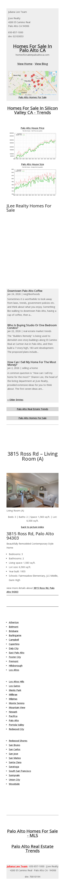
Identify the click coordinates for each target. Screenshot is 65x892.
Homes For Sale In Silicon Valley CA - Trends (32, 110)
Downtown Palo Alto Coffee (24, 291)
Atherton (14, 622)
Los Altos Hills (16, 681)
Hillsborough (15, 665)
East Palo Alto (16, 652)
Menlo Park (15, 690)
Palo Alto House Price (32, 128)
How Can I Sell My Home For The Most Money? (31, 363)
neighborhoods (31, 294)
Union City (14, 779)
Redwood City (16, 729)
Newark (13, 711)
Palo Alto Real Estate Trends (32, 409)
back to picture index (32, 527)
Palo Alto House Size (32, 164)
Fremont (13, 661)
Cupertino (14, 644)
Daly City (13, 648)
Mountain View (17, 707)
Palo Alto (14, 720)
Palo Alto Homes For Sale (32, 97)
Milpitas (13, 698)
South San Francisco (20, 771)
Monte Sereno (16, 703)
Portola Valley (16, 724)
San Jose (13, 753)
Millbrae (13, 694)
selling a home (30, 368)
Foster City (15, 657)
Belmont (13, 626)
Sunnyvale (14, 775)
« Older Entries (15, 399)
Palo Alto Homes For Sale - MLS (32, 833)
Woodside (14, 783)
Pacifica (13, 716)
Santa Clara (15, 762)
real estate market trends (37, 331)
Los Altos (14, 669)
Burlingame (15, 635)
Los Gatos (14, 685)
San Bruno (14, 745)
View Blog (41, 64)
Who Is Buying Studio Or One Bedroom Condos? (32, 326)
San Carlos (14, 749)
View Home (24, 64)
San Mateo (15, 758)
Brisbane (13, 631)
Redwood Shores (18, 740)
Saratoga (14, 766)
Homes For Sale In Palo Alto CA (32, 48)
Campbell (14, 639)
